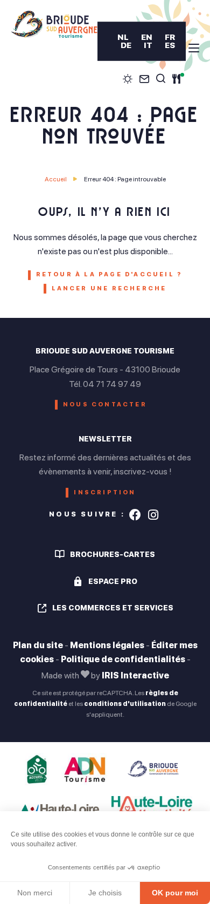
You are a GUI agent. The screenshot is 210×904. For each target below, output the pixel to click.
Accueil (56, 179)
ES (170, 45)
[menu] (193, 48)
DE (126, 45)
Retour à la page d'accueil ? (109, 274)
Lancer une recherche (109, 288)
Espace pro (112, 581)
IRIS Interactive (135, 675)
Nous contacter (105, 404)
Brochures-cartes (112, 554)
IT (148, 45)
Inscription (105, 492)
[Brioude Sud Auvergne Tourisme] (54, 24)
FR (170, 37)
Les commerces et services (112, 607)
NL (123, 37)
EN (146, 37)
